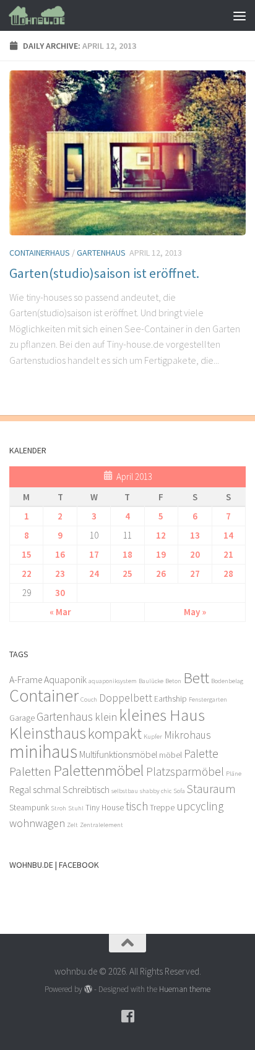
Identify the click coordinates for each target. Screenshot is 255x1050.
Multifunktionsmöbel (118, 754)
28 (228, 573)
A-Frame (25, 680)
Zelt (72, 825)
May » (195, 612)
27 (195, 573)
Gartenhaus (101, 252)
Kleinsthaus (47, 733)
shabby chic (155, 791)
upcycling (199, 806)
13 (195, 535)
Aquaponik (65, 680)
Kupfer (153, 737)
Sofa (179, 791)
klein (106, 717)
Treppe (162, 807)
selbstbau (124, 791)
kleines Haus (162, 714)
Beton (173, 681)
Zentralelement (101, 825)
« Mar (60, 612)
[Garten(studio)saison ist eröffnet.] (127, 152)
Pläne (233, 774)
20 (195, 554)
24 (94, 573)
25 (127, 573)
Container (44, 696)
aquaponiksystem (113, 681)
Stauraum (211, 788)
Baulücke (151, 681)
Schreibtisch (86, 790)
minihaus (43, 751)
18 (127, 554)
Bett (196, 677)
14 (228, 535)
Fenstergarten (208, 699)
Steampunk (29, 807)
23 (60, 573)
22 (27, 573)
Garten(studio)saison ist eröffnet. (104, 273)
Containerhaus (39, 252)
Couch (88, 699)
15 (27, 554)
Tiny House (104, 807)
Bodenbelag (227, 681)
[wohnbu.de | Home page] (46, 15)
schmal (47, 790)
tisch (137, 806)
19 (161, 554)
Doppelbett (125, 698)
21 (228, 554)
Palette (201, 753)
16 (60, 554)
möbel (170, 755)
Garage (22, 718)
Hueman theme (184, 989)
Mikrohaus (187, 735)
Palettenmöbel (98, 770)
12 (161, 535)
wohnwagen (37, 823)
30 (60, 592)
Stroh (58, 808)
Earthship (170, 699)
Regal (20, 790)
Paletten (30, 771)
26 (161, 573)
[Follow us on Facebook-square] (127, 1016)
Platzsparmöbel (185, 771)
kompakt (115, 733)
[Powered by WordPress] (88, 989)
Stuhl (76, 808)
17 (94, 554)
